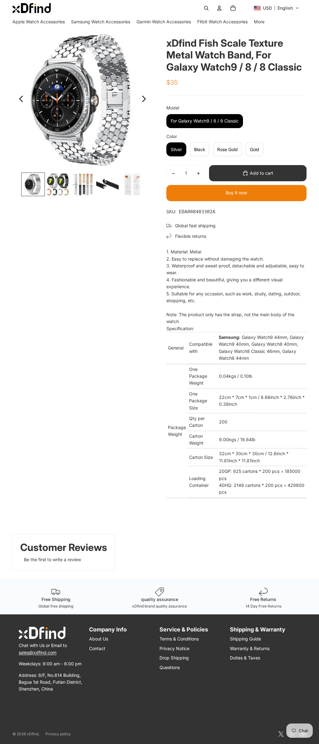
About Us (98, 638)
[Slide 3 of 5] (82, 184)
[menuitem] (38, 22)
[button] (276, 8)
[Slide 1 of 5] (33, 184)
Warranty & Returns (249, 648)
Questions (170, 667)
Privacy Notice (174, 648)
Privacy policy (58, 734)
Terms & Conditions (179, 638)
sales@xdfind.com (37, 652)
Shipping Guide (245, 638)
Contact (97, 648)
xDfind (32, 734)
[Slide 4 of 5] (107, 184)
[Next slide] (146, 100)
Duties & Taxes (245, 657)
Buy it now (236, 192)
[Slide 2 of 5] (58, 184)
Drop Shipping (174, 657)
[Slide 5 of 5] (132, 184)
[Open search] (206, 8)
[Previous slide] (19, 100)
